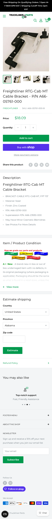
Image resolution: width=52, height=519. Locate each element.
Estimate (12, 350)
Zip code (7, 332)
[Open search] (35, 20)
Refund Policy (10, 363)
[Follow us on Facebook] (5, 483)
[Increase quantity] (33, 128)
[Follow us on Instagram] (10, 483)
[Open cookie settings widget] (4, 514)
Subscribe (13, 459)
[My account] (40, 20)
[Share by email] (47, 165)
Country (7, 305)
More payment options (26, 154)
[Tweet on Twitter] (42, 165)
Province (8, 319)
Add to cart (26, 138)
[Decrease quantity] (18, 128)
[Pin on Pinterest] (36, 165)
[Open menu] (4, 16)
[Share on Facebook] (31, 165)
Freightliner (10, 108)
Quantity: (8, 127)
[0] (47, 20)
